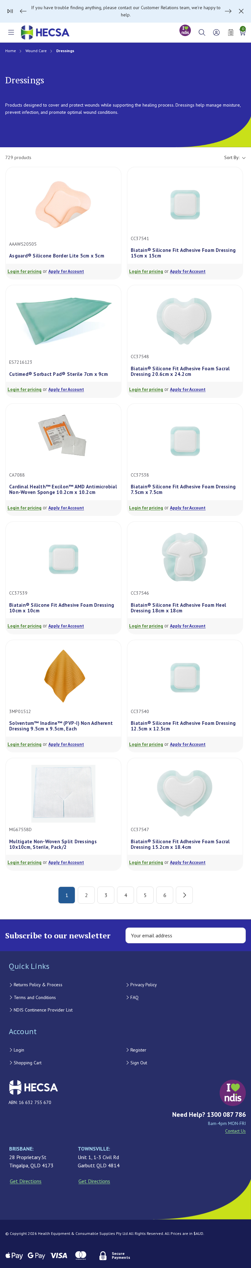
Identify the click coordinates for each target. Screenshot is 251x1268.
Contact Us (235, 1131)
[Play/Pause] (10, 11)
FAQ (134, 997)
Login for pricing (25, 271)
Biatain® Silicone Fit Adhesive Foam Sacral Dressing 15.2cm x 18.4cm (180, 844)
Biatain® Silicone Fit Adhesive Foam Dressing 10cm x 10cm (61, 608)
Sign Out (138, 1063)
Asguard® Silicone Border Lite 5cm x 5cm (56, 255)
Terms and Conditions (35, 997)
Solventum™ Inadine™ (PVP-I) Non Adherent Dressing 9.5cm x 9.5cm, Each (61, 726)
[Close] (241, 11)
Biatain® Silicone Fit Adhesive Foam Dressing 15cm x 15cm (183, 253)
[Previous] (23, 11)
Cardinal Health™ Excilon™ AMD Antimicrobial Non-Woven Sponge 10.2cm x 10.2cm (63, 489)
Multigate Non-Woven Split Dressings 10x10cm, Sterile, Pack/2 (53, 844)
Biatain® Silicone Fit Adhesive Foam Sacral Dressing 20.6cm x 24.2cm (180, 371)
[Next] (228, 11)
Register (138, 1050)
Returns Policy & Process (38, 985)
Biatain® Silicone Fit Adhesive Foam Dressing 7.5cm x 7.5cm (183, 489)
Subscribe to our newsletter (57, 935)
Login (19, 1050)
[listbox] (141, 157)
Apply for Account (66, 271)
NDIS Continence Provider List (43, 1010)
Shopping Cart (28, 1063)
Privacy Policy (143, 985)
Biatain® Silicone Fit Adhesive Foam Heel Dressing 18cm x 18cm (178, 608)
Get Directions (26, 1181)
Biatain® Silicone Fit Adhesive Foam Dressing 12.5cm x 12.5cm (183, 726)
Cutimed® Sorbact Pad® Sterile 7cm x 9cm (58, 374)
